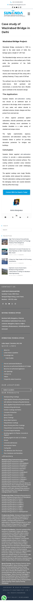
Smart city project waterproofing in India (14, 544)
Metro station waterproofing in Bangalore (15, 534)
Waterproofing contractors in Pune (12, 470)
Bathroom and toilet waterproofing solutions (15, 488)
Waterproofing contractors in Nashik (13, 481)
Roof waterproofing (18, 485)
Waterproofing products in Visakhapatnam (15, 511)
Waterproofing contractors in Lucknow (13, 477)
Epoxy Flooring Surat (8, 578)
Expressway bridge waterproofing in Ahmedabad (14, 537)
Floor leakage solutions (21, 490)
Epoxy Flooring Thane (8, 581)
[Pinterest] (27, 217)
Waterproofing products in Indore (12, 499)
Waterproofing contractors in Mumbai (13, 469)
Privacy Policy (10, 597)
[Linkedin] (16, 216)
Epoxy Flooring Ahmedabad (14, 571)
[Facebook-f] (12, 7)
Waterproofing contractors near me (13, 483)
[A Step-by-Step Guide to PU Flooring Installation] (5, 261)
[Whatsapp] (18, 7)
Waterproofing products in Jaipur (12, 501)
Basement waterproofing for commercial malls (16, 554)
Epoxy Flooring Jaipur (19, 572)
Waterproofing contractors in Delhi (12, 461)
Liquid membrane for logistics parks (19, 551)
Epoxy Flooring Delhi (13, 569)
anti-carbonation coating (23, 99)
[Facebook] (5, 217)
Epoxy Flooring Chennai (19, 563)
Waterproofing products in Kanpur (12, 503)
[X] (12, 217)
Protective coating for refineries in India (14, 553)
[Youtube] (16, 7)
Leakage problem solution (10, 492)
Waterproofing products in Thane (12, 510)
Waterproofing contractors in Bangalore (14, 465)
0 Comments (21, 244)
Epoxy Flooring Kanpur (24, 580)
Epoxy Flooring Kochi (21, 578)
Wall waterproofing (7, 490)
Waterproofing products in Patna (12, 508)
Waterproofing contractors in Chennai (13, 467)
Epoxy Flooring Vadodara (9, 580)
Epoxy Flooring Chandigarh (20, 574)
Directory (8, 456)
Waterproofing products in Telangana (17, 524)
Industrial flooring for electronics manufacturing (16, 558)
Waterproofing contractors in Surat (12, 476)
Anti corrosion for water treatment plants (15, 556)
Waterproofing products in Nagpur (12, 506)
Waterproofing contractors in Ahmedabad (15, 463)
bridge (16, 185)
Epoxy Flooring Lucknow (21, 565)
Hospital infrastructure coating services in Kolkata (14, 541)
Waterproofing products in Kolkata (12, 504)
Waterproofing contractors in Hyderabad (14, 472)
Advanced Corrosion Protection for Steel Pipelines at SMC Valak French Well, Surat (20, 251)
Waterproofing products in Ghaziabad (18, 497)
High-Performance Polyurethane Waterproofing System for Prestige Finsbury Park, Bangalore (19, 241)
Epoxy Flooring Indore (22, 576)
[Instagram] (20, 7)
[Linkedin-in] (14, 7)
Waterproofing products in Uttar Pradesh (14, 526)
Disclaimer (24, 597)
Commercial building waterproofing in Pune (15, 539)
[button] (16, 457)
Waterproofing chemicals (19, 486)
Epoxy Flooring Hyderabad (9, 567)
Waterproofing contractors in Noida (12, 474)
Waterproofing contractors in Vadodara (14, 479)
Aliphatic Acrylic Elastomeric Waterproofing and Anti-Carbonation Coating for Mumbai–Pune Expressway (19, 270)
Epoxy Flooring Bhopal (8, 576)
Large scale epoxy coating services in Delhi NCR (15, 532)
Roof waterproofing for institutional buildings (16, 560)
